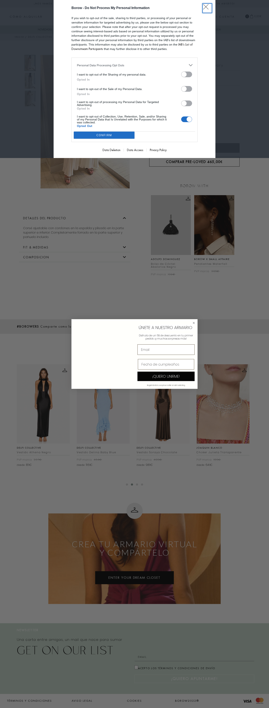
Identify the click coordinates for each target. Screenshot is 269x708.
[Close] (207, 8)
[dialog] (134, 79)
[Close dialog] (194, 323)
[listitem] (134, 65)
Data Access (135, 150)
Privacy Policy (158, 150)
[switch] (186, 74)
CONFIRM (104, 135)
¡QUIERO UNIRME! (166, 376)
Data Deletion (111, 150)
